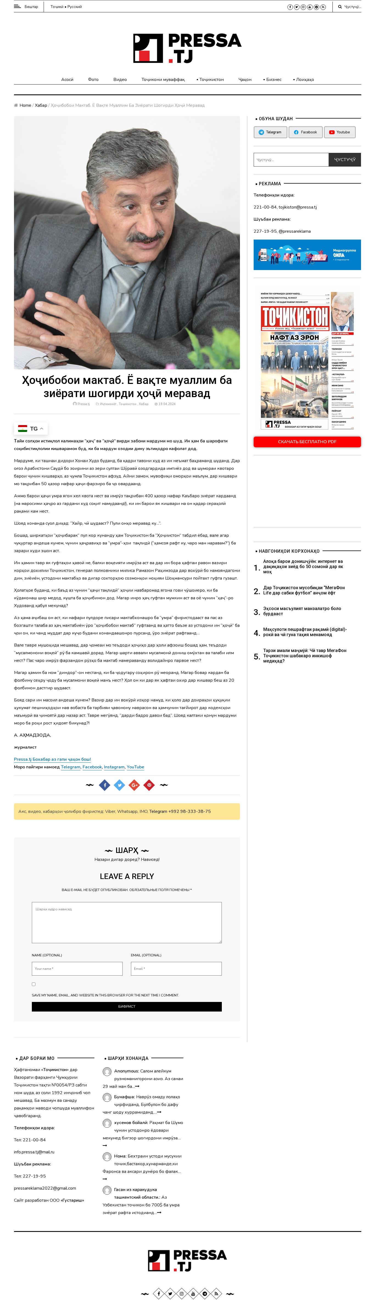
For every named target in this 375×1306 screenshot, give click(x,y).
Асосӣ (67, 80)
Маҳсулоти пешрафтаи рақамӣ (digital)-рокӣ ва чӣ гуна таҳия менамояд (305, 632)
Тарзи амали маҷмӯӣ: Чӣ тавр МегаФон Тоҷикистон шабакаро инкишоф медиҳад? (304, 656)
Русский (75, 6)
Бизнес (273, 80)
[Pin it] (149, 785)
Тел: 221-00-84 (30, 1140)
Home (25, 105)
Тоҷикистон (212, 80)
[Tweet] (119, 785)
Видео (120, 80)
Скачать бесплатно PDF (307, 442)
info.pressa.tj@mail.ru (34, 1152)
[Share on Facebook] (104, 785)
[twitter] (297, 7)
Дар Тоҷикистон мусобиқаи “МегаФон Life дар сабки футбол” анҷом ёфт (304, 590)
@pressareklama (295, 231)
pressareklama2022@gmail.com (45, 1188)
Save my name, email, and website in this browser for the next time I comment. (105, 995)
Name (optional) (47, 955)
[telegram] (316, 7)
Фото (93, 80)
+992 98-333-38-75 (189, 811)
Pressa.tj (84, 404)
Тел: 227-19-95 (30, 1176)
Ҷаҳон (245, 80)
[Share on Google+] (134, 785)
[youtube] (310, 7)
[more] (137, 1086)
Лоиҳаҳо (305, 80)
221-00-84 (265, 207)
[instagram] (303, 7)
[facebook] (290, 7)
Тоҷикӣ (57, 6)
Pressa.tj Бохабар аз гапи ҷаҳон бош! (52, 759)
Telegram (158, 811)
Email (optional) (146, 955)
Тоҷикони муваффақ (163, 80)
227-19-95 (265, 231)
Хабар (41, 105)
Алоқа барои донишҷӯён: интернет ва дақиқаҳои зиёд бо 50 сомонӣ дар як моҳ (303, 566)
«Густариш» (72, 1200)
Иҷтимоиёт (108, 404)
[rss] (323, 7)
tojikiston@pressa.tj (298, 207)
